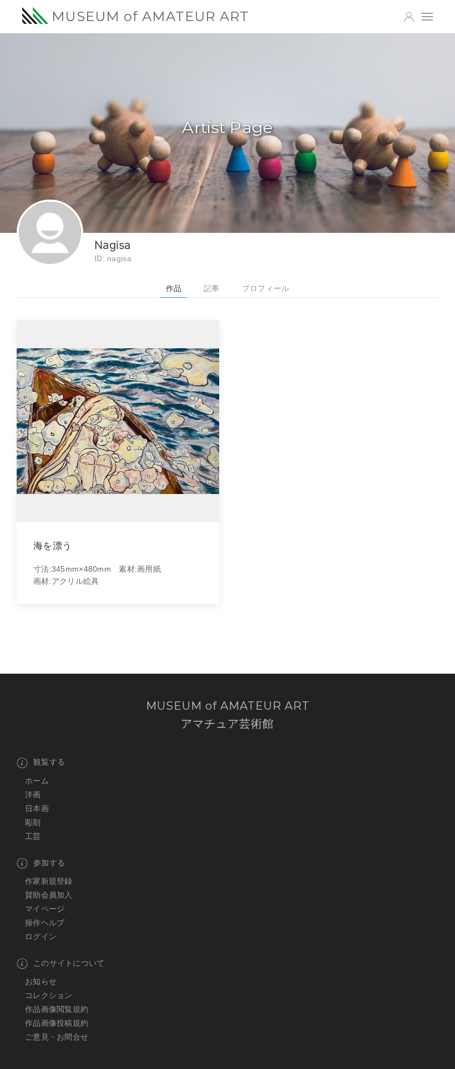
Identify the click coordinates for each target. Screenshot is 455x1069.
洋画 (33, 794)
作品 (174, 288)
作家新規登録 (49, 881)
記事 (212, 288)
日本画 (37, 808)
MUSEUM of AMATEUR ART (150, 16)
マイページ (44, 908)
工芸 (33, 836)
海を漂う (52, 545)
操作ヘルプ (44, 922)
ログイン (41, 936)
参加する (49, 862)
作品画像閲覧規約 (56, 1009)
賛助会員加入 (49, 894)
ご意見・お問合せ (56, 1036)
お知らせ (41, 981)
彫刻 (33, 822)
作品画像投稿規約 (56, 1023)
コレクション (49, 995)
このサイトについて (69, 963)
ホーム (37, 780)
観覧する (49, 761)
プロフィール (266, 288)
